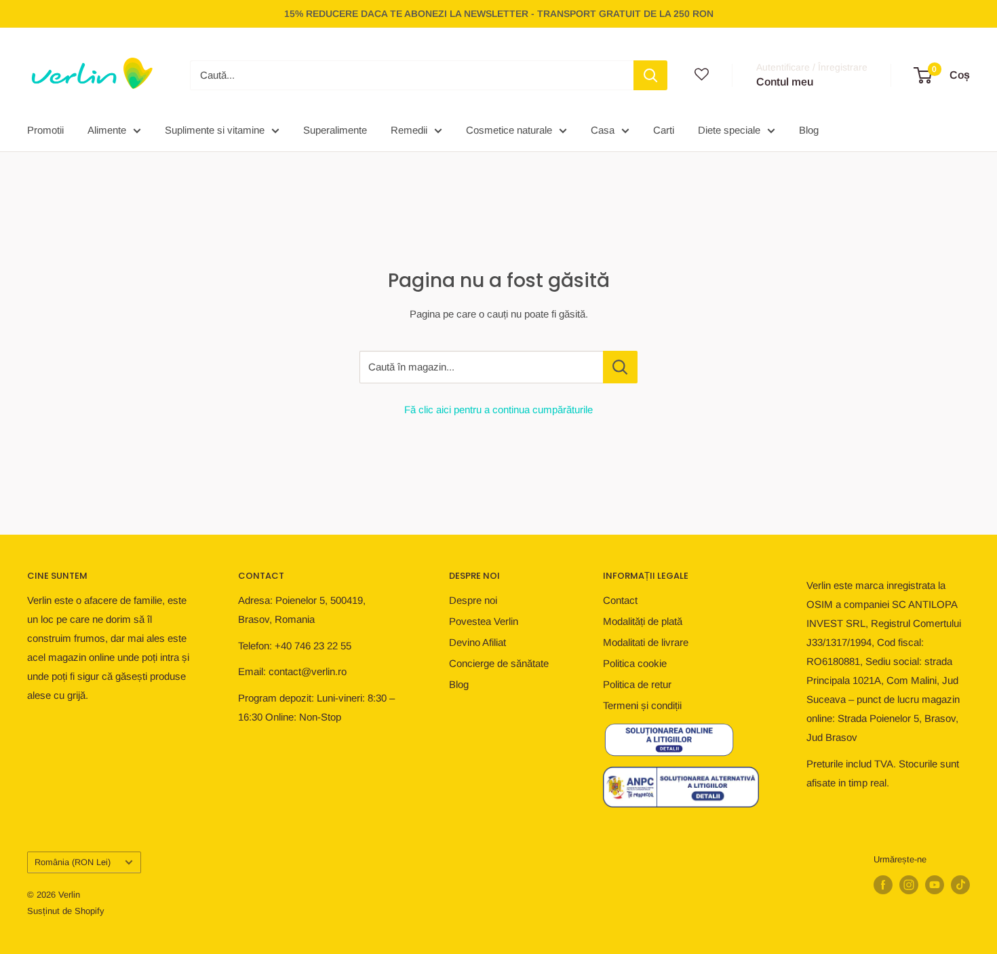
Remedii (409, 130)
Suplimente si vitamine (215, 130)
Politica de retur (637, 684)
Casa (602, 130)
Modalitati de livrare (645, 642)
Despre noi (473, 600)
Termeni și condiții (642, 705)
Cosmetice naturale (509, 130)
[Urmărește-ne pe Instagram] (908, 884)
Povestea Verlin (483, 621)
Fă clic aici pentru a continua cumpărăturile (498, 409)
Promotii (45, 130)
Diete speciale (729, 130)
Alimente (106, 130)
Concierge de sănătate (499, 663)
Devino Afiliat (477, 642)
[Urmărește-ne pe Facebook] (883, 884)
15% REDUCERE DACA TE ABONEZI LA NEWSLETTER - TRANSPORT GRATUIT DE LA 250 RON (498, 13)
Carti (663, 130)
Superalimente (335, 130)
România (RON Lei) (73, 862)
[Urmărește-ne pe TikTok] (960, 884)
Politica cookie (635, 663)
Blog (809, 130)
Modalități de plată (642, 621)
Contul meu (784, 82)
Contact (620, 600)
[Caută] (650, 75)
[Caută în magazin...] (620, 367)
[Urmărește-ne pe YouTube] (934, 884)
